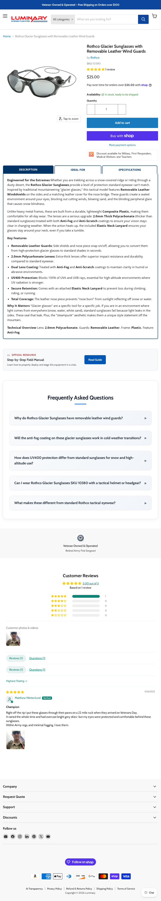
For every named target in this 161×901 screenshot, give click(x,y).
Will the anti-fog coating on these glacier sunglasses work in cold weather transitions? (80, 437)
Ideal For (78, 170)
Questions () (37, 658)
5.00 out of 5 (91, 583)
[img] (15, 692)
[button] (96, 69)
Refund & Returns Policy (79, 888)
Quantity (92, 100)
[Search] (143, 19)
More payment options (122, 145)
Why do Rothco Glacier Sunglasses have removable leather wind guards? (80, 417)
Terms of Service (126, 888)
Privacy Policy (54, 888)
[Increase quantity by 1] (122, 109)
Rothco (95, 57)
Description (28, 169)
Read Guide (95, 359)
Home (7, 36)
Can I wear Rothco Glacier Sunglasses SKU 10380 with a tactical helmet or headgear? (80, 483)
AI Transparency (34, 888)
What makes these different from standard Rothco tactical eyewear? (80, 502)
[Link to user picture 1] (15, 739)
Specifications (130, 170)
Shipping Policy (104, 888)
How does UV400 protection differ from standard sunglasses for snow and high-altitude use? (80, 460)
